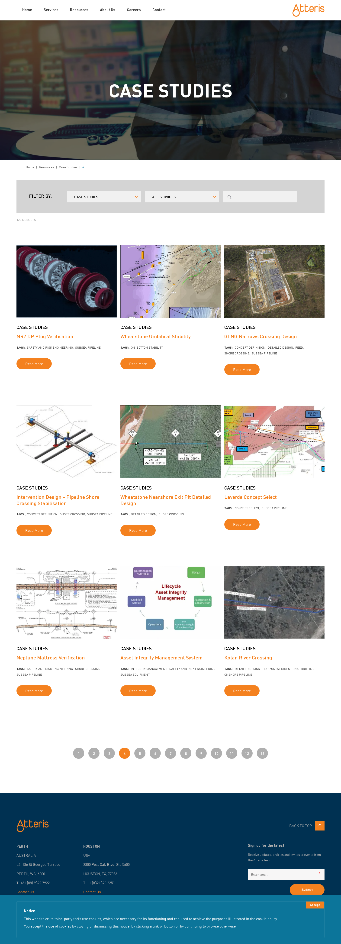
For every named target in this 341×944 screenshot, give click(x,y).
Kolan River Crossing (248, 657)
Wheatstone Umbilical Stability (155, 336)
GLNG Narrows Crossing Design (260, 336)
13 (262, 753)
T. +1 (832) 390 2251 (99, 882)
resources (46, 167)
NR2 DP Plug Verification (44, 336)
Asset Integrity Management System (161, 657)
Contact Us (25, 891)
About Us (107, 9)
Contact (159, 9)
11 (232, 753)
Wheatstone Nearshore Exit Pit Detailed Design (165, 500)
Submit (307, 890)
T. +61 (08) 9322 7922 (33, 882)
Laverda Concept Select (250, 497)
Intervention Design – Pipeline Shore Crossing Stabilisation (57, 500)
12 (247, 753)
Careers (134, 9)
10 (216, 753)
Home (27, 9)
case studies (68, 167)
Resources (79, 9)
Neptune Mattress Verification (50, 657)
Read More (34, 363)
